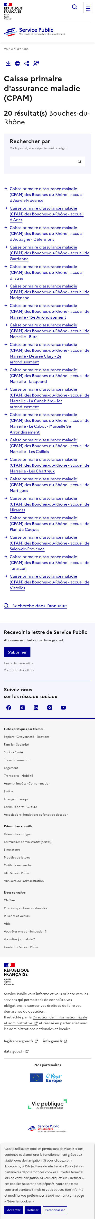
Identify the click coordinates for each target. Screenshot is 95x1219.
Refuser (32, 1210)
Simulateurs (12, 850)
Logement (11, 768)
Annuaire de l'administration (24, 881)
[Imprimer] (17, 63)
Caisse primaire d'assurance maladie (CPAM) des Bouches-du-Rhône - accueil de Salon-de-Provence (49, 543)
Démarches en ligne (17, 834)
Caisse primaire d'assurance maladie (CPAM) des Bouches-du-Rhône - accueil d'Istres (47, 272)
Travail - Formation (17, 760)
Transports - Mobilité (18, 776)
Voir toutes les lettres (19, 670)
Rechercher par (39, 144)
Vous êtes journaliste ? (19, 939)
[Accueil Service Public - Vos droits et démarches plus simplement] (35, 37)
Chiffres (9, 900)
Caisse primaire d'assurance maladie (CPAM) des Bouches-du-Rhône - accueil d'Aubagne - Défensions (47, 233)
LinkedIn (36, 707)
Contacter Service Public (21, 947)
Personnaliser (55, 1210)
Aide (7, 924)
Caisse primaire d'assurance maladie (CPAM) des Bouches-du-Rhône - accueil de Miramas (49, 504)
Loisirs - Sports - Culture (20, 807)
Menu (88, 10)
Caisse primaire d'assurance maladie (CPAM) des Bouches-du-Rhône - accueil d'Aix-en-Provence (47, 194)
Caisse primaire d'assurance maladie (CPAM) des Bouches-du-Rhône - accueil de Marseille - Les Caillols (49, 445)
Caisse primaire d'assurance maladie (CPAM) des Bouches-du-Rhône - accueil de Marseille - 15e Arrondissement (49, 311)
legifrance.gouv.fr (18, 1041)
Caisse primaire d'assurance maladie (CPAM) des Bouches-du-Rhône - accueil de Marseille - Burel (49, 331)
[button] (36, 63)
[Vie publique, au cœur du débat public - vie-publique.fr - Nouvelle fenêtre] (47, 1105)
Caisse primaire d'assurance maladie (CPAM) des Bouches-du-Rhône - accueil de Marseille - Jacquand (49, 375)
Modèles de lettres (17, 857)
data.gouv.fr (14, 1051)
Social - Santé (13, 752)
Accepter (13, 1210)
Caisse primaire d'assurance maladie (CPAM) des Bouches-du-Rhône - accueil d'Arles (47, 214)
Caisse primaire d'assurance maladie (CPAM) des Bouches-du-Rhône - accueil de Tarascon (49, 562)
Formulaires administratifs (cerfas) (27, 842)
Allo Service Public (17, 873)
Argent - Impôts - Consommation (27, 783)
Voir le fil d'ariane (16, 49)
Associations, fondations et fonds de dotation (36, 815)
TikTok (22, 707)
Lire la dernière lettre (18, 663)
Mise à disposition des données (25, 908)
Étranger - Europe (16, 799)
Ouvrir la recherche (74, 7)
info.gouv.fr (53, 1041)
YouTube (63, 707)
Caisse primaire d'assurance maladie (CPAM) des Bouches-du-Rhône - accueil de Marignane (49, 292)
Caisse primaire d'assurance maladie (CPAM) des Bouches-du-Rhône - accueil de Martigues (49, 484)
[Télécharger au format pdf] (8, 63)
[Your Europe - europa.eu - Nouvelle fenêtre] (47, 1078)
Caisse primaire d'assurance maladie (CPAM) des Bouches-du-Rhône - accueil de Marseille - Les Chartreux (49, 465)
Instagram (50, 707)
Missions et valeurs (16, 916)
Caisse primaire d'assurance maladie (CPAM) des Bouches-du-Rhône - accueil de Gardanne (49, 253)
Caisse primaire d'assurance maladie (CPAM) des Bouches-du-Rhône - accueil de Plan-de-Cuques (49, 523)
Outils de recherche (17, 865)
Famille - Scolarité (16, 744)
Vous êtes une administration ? (25, 931)
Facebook (9, 707)
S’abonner (17, 652)
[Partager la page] (26, 63)
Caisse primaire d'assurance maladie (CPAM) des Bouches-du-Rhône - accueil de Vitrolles (49, 582)
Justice (8, 791)
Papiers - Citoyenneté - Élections (26, 737)
